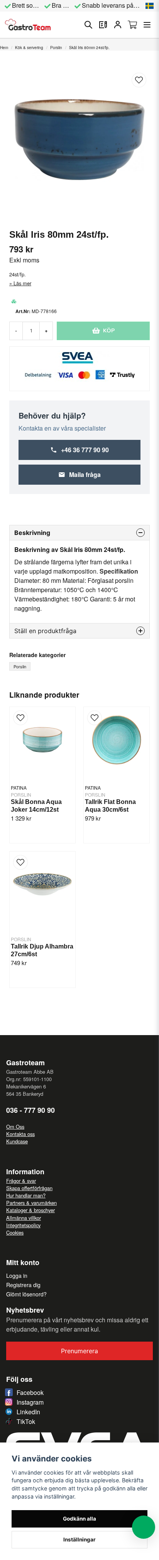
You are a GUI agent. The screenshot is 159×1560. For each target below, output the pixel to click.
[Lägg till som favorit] (103, 24)
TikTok (26, 1421)
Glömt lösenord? (26, 1294)
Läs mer (22, 283)
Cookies (15, 1232)
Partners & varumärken (31, 1202)
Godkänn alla (79, 1519)
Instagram (30, 1402)
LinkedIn (28, 1411)
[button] (149, 5)
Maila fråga (85, 474)
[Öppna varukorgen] (132, 24)
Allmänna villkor (23, 1217)
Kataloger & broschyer (30, 1210)
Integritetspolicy (23, 1225)
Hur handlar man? (26, 1195)
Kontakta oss (20, 1134)
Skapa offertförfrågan (29, 1188)
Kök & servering (29, 47)
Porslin (56, 47)
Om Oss (15, 1126)
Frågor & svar (21, 1180)
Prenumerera (79, 1351)
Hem (4, 47)
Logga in (16, 1275)
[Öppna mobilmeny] (147, 24)
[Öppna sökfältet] (88, 24)
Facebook (30, 1392)
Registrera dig (23, 1285)
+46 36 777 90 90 (85, 449)
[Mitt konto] (117, 24)
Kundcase (17, 1141)
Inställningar (79, 1539)
